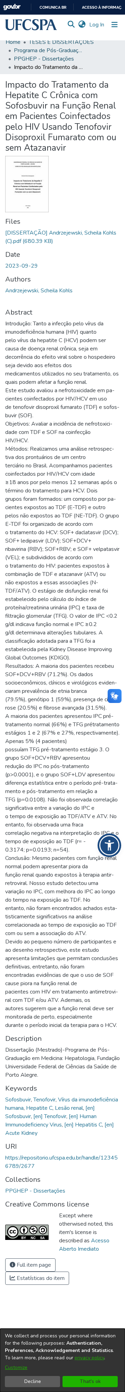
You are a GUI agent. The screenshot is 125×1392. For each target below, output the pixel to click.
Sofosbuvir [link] (18, 1100)
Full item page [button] (33, 1265)
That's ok (90, 1381)
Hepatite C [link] (39, 1108)
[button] (31, 24)
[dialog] (62, 1360)
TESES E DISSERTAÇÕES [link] (61, 42)
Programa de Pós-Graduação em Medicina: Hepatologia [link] (48, 50)
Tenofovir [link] (44, 1100)
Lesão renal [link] (69, 1108)
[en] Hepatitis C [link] (83, 1125)
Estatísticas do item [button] (40, 1278)
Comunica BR (53, 7)
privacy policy (89, 1357)
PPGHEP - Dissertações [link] (44, 59)
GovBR (11, 7)
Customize (16, 1367)
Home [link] (13, 42)
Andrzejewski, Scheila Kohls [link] (39, 290)
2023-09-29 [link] (21, 266)
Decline (32, 1381)
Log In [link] (97, 25)
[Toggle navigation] (114, 24)
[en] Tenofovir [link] (49, 1116)
